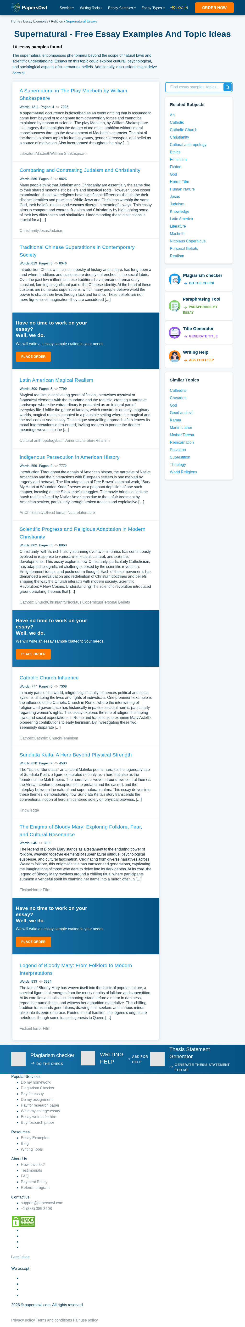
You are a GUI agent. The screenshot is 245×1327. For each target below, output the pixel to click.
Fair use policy (85, 1320)
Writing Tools (90, 8)
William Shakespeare (68, 153)
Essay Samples (120, 8)
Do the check (201, 283)
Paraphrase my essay (200, 309)
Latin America (67, 440)
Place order (33, 356)
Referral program (35, 1188)
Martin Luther (181, 428)
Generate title (203, 336)
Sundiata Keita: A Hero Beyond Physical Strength (76, 754)
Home (15, 21)
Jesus (44, 231)
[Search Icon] (227, 87)
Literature (28, 153)
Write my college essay (40, 1111)
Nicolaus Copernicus (84, 602)
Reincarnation (182, 442)
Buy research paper (37, 1122)
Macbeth (43, 153)
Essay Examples (35, 21)
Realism (102, 440)
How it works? (33, 1165)
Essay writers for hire (38, 1117)
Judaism (56, 231)
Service (66, 8)
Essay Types (151, 8)
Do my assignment (36, 1099)
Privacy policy (23, 1320)
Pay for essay (32, 1094)
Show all (18, 73)
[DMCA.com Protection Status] (23, 1221)
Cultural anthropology (38, 440)
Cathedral (178, 390)
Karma (175, 420)
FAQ (24, 1176)
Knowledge (29, 810)
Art (22, 512)
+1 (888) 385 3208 (36, 1209)
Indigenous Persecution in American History (70, 457)
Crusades (178, 398)
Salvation (178, 450)
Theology (178, 465)
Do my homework (35, 1082)
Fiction (25, 890)
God (173, 174)
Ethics (49, 512)
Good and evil (182, 413)
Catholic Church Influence (49, 677)
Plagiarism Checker (37, 1088)
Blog (25, 1144)
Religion (57, 21)
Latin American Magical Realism (56, 380)
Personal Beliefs (116, 602)
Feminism (69, 738)
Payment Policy (34, 1182)
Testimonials (31, 1170)
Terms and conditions (54, 1320)
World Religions (183, 472)
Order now (214, 8)
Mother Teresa (182, 435)
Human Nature (66, 512)
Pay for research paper (40, 1105)
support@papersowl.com (42, 1203)
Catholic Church (33, 602)
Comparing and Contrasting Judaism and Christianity (80, 170)
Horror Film (40, 890)
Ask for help (201, 360)
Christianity (29, 231)
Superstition (180, 457)
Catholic (27, 738)
